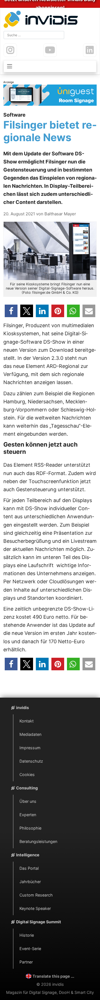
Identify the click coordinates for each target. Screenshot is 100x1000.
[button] (11, 311)
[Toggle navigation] (50, 66)
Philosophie (30, 828)
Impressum (30, 747)
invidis (22, 707)
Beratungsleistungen (38, 841)
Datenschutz (31, 761)
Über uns (27, 801)
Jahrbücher (30, 881)
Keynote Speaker (35, 908)
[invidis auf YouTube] (50, 50)
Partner (26, 962)
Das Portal (29, 868)
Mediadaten (30, 734)
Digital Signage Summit (38, 921)
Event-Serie (30, 948)
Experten (27, 814)
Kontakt (26, 721)
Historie (26, 935)
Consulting (27, 787)
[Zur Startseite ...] (42, 20)
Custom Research (36, 895)
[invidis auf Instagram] (10, 50)
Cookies (27, 774)
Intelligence (27, 854)
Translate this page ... (53, 976)
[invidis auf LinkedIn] (89, 50)
